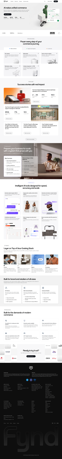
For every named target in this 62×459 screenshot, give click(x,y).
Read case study (36, 101)
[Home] (6, 1)
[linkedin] (52, 423)
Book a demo (50, 1)
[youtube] (57, 423)
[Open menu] (45, 1)
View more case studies (30, 139)
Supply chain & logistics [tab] (32, 48)
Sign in (56, 1)
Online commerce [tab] (14, 48)
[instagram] (54, 423)
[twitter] (56, 423)
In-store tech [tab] (50, 48)
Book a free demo (30, 356)
